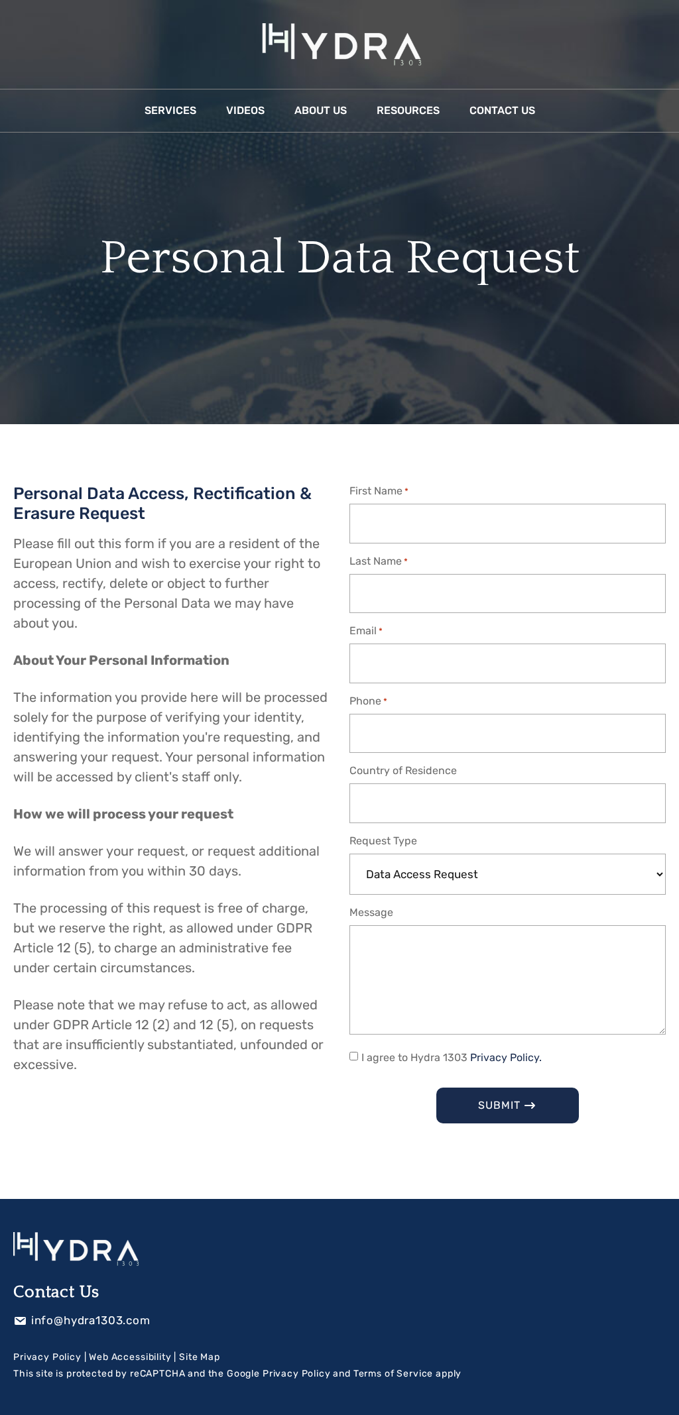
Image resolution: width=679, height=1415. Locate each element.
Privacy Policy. (506, 1057)
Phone (368, 701)
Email (366, 630)
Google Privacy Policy (279, 1373)
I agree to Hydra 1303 (451, 1057)
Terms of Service (393, 1373)
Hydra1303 (339, 44)
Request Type (383, 840)
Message (371, 912)
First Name (378, 490)
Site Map (199, 1357)
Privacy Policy (47, 1357)
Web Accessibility (130, 1357)
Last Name (378, 561)
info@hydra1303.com (91, 1320)
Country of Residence (403, 770)
